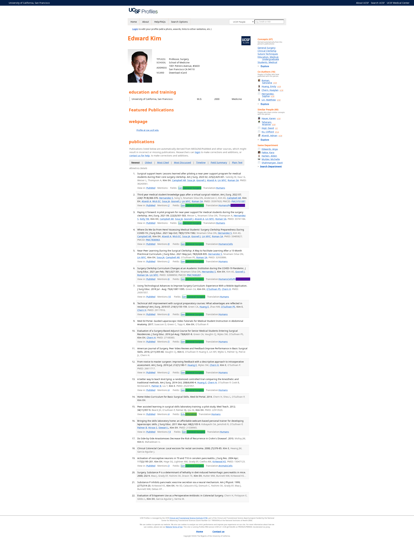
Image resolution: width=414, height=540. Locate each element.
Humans (220, 187)
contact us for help (139, 155)
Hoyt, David (270, 128)
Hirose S (152, 427)
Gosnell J (201, 180)
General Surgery (266, 47)
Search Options (179, 21)
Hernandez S (166, 197)
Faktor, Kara (268, 152)
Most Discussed (182, 162)
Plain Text (237, 162)
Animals (223, 465)
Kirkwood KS (219, 461)
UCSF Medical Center (398, 2)
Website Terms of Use (174, 527)
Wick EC (156, 201)
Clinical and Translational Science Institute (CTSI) (188, 518)
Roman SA (233, 180)
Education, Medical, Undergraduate (268, 58)
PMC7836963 (153, 239)
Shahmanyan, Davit (272, 162)
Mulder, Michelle (271, 159)
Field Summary (219, 162)
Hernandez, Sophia (268, 95)
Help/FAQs (160, 21)
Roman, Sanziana (269, 81)
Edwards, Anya (270, 149)
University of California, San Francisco (29, 2)
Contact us (218, 531)
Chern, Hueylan (272, 90)
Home (134, 21)
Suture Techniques (268, 53)
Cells (230, 244)
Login (135, 29)
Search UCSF (378, 2)
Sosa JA (191, 180)
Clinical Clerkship (267, 50)
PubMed (150, 187)
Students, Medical (267, 62)
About (145, 21)
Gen (189, 187)
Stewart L (163, 427)
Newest (135, 162)
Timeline (201, 162)
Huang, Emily (271, 86)
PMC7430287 (194, 275)
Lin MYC (222, 180)
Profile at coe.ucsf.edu (147, 130)
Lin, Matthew (271, 99)
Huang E (204, 306)
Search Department (271, 166)
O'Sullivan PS (214, 289)
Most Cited (163, 162)
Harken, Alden (269, 155)
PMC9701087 (238, 201)
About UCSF (362, 2)
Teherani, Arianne (269, 123)
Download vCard (178, 72)
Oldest (148, 162)
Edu (189, 414)
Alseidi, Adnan (272, 135)
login (197, 152)
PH (236, 205)
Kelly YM (144, 218)
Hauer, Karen (271, 118)
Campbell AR (179, 180)
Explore (265, 66)
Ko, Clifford (270, 131)
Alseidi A (211, 180)
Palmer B (156, 385)
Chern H (226, 289)
